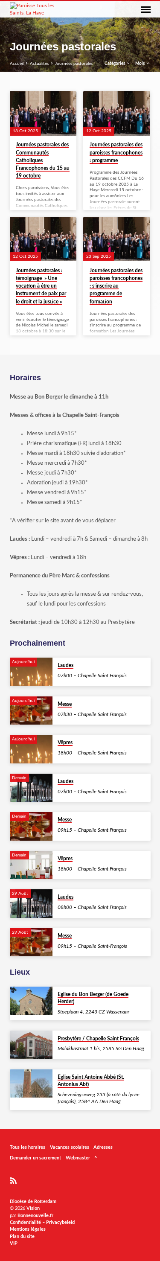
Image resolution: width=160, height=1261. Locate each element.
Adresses (103, 1147)
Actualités (39, 63)
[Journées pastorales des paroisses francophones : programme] (116, 113)
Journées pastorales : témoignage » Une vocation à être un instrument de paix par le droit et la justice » (41, 286)
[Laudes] (31, 672)
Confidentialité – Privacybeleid (42, 1222)
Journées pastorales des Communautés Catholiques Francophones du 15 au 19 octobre (43, 160)
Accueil (16, 63)
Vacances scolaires (69, 1147)
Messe (65, 704)
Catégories (115, 63)
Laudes (65, 665)
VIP (13, 1243)
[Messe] (31, 710)
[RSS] (13, 1181)
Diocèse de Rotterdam (33, 1201)
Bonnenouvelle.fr (35, 1215)
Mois (140, 63)
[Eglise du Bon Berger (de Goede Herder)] (31, 1001)
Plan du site (22, 1236)
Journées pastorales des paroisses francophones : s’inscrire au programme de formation (116, 286)
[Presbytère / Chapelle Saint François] (31, 1045)
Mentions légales (28, 1229)
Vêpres (65, 742)
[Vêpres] (31, 749)
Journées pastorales (74, 63)
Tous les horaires (27, 1147)
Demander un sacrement (35, 1158)
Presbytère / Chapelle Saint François (98, 1038)
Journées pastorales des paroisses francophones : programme (116, 152)
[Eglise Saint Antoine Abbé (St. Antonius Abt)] (31, 1083)
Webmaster (78, 1158)
